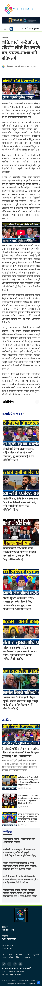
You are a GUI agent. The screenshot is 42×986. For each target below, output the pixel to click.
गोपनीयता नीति (19, 956)
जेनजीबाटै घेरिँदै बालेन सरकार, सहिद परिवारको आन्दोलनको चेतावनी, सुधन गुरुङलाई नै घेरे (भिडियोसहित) (18, 454)
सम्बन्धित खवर (12, 414)
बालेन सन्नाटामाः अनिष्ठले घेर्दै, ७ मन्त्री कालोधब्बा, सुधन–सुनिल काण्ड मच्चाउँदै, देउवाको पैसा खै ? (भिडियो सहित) (20, 866)
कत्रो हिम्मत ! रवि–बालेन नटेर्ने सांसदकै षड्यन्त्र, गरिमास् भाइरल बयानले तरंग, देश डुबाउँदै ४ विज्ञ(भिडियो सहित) (19, 554)
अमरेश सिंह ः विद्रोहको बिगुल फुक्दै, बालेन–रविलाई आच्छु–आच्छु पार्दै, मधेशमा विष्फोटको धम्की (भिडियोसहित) (20, 703)
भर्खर (5, 720)
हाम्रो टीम (4, 956)
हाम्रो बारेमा (11, 956)
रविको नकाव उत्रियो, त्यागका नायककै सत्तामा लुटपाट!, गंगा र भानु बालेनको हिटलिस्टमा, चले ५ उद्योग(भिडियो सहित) (20, 893)
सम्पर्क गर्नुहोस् (27, 956)
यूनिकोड (36, 954)
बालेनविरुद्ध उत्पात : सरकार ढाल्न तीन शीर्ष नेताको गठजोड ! (19, 840)
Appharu (32, 983)
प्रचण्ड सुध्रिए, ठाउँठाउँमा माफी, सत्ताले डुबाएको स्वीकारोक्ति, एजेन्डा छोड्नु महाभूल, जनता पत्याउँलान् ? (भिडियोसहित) (18, 603)
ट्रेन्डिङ (7, 832)
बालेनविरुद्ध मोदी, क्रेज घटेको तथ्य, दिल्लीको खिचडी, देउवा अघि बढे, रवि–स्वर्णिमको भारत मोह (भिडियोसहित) (20, 504)
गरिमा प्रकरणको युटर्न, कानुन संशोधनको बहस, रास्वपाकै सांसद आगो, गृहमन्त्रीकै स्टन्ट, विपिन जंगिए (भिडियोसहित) (20, 653)
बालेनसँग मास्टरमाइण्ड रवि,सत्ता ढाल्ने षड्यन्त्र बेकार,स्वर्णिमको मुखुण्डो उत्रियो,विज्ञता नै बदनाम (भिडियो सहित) (19, 853)
